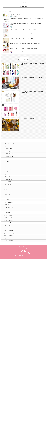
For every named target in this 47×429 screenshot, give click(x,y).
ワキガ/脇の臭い (7, 194)
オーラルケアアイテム (8, 207)
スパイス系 (6, 171)
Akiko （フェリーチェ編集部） (18, 51)
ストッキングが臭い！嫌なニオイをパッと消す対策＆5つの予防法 (23, 29)
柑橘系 (5, 166)
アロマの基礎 (6, 161)
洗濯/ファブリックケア (8, 230)
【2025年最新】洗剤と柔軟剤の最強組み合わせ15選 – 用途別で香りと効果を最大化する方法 (26, 24)
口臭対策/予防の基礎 (8, 204)
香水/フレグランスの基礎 (9, 143)
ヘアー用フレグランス (8, 156)
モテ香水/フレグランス (8, 151)
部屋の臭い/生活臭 (8, 222)
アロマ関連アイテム (8, 179)
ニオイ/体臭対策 (7, 181)
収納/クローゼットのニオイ (9, 233)
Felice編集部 (15, 16)
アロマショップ (7, 176)
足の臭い (5, 189)
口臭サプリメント (7, 209)
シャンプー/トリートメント (9, 217)
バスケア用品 (6, 199)
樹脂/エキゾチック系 (8, 169)
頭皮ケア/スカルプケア (8, 220)
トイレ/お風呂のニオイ (8, 228)
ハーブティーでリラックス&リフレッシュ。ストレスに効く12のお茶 (23, 48)
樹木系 (5, 174)
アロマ (5, 158)
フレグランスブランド (8, 146)
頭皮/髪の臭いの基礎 (8, 215)
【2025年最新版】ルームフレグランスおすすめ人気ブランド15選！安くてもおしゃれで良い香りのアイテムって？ (26, 14)
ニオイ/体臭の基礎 (7, 184)
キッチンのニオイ (7, 225)
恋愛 (5, 243)
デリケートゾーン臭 (8, 192)
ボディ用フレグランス (8, 153)
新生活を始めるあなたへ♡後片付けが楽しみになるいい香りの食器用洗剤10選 (25, 43)
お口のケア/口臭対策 (8, 202)
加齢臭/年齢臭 (6, 186)
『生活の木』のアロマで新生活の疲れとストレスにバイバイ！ (22, 38)
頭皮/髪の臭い (7, 212)
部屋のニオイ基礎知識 (8, 240)
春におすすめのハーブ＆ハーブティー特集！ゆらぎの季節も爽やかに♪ (23, 33)
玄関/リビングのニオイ (8, 235)
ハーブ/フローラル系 (8, 163)
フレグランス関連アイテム (9, 148)
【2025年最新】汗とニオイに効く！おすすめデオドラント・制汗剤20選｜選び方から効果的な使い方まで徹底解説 (26, 19)
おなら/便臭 (6, 197)
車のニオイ (6, 238)
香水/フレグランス (8, 140)
